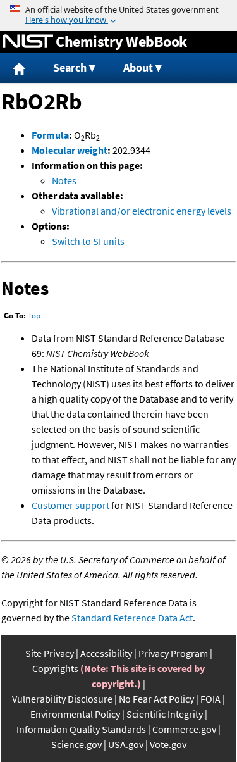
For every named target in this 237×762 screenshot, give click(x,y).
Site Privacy (49, 653)
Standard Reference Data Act (132, 617)
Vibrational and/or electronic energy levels (141, 210)
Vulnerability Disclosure (62, 698)
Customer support (70, 505)
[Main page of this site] (19, 68)
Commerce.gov (184, 729)
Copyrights (55, 668)
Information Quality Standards (81, 729)
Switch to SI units (88, 241)
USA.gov (125, 744)
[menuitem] (19, 68)
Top (34, 315)
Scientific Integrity (164, 714)
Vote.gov (168, 744)
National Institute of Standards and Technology (28, 42)
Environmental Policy (75, 714)
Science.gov (76, 744)
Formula (50, 134)
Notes (64, 180)
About (138, 67)
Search (70, 67)
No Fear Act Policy (156, 698)
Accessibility (106, 653)
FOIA (210, 698)
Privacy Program (173, 653)
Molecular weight (69, 150)
